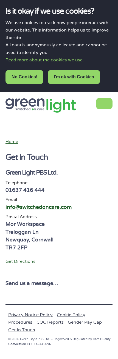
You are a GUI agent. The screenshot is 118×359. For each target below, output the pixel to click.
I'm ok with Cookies (74, 77)
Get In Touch (21, 330)
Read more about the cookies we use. (44, 60)
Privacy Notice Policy (30, 315)
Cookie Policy (71, 315)
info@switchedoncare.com (38, 207)
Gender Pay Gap (85, 322)
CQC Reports (50, 322)
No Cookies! (24, 77)
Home (11, 141)
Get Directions (20, 261)
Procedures (20, 322)
